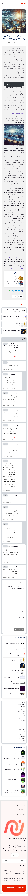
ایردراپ (22, 713)
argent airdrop (17, 868)
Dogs (10, 871)
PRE (21, 876)
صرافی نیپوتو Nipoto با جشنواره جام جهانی (15, 839)
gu (14, 873)
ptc (22, 876)
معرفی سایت (21, 738)
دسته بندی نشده (20, 718)
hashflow (16, 873)
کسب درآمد (17, 42)
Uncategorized (21, 704)
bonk (24, 868)
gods (24, 871)
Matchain (13, 875)
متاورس (22, 736)
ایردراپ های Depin (12, 257)
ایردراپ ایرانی (6, 878)
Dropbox (16, 871)
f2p (20, 871)
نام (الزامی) (22, 612)
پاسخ (5, 343)
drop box (12, 871)
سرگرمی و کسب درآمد (19, 727)
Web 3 (22, 707)
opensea (14, 876)
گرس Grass (11, 263)
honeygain (20, 296)
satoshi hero (16, 878)
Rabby (10, 878)
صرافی (15, 880)
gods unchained (7, 873)
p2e (16, 876)
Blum (21, 868)
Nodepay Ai (23, 875)
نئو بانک (22, 741)
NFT (23, 702)
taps (22, 878)
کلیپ (18, 253)
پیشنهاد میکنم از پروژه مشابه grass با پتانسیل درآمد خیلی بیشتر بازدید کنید (14, 84)
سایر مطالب (21, 725)
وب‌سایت (22, 623)
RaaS (24, 876)
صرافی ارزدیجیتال (20, 729)
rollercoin (12, 878)
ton (24, 878)
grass (12, 873)
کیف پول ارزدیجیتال (20, 734)
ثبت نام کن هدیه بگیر (21, 880)
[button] (22, 861)
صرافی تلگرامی (11, 880)
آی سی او (22, 709)
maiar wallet (10, 875)
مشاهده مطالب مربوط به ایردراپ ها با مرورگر (14, 269)
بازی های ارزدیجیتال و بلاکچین (18, 716)
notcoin (6, 876)
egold (18, 871)
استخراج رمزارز (21, 711)
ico (22, 873)
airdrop (10, 868)
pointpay (18, 876)
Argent (14, 868)
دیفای (22, 720)
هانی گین (14, 296)
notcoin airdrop (10, 876)
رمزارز (23, 723)
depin (6, 871)
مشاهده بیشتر (14, 855)
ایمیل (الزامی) (21, 617)
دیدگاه (22, 591)
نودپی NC (21, 267)
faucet (22, 871)
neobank (16, 875)
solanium (20, 878)
